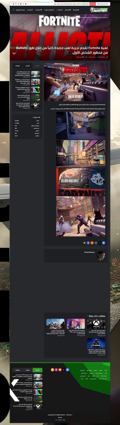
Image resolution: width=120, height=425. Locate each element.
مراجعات (38, 10)
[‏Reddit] (92, 242)
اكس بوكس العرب (103, 379)
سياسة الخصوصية (20, 10)
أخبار (38, 123)
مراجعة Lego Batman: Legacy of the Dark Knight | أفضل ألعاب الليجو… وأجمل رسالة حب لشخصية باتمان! (64, 4)
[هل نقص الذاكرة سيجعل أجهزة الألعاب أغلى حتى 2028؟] (35, 97)
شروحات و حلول (49, 10)
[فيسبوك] (103, 242)
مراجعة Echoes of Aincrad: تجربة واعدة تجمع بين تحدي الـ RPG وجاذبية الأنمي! (77, 332)
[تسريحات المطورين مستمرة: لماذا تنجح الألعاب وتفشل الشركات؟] (35, 90)
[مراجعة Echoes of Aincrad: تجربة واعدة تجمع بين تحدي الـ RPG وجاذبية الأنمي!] (76, 324)
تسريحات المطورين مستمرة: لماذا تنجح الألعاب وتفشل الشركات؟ (22, 89)
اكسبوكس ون (93, 379)
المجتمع (67, 10)
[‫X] (99, 242)
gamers (100, 370)
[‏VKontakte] (88, 242)
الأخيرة (37, 66)
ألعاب (93, 376)
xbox (106, 373)
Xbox (100, 17)
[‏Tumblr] (96, 242)
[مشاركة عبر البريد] (84, 242)
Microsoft (82, 370)
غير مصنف (36, 128)
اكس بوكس (83, 376)
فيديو (37, 131)
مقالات (59, 10)
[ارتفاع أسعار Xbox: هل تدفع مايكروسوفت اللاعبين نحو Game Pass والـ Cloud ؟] (96, 324)
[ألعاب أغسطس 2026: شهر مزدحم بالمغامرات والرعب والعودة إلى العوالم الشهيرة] (35, 74)
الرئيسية (75, 10)
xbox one (91, 373)
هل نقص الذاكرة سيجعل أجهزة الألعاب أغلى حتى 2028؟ (23, 97)
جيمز (82, 379)
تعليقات (17, 66)
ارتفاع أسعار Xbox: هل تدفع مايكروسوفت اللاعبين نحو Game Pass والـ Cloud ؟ (97, 332)
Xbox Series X (104, 376)
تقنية (86, 379)
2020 (106, 370)
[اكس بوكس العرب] (99, 9)
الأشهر (28, 66)
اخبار (89, 376)
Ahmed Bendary (101, 57)
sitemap (60, 417)
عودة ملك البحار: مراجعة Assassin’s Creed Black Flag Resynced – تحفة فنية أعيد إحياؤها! (55, 332)
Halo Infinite (89, 370)
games (95, 370)
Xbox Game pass (99, 373)
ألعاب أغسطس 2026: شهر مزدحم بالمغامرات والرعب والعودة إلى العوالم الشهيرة (22, 73)
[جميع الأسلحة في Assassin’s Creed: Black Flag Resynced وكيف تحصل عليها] (35, 82)
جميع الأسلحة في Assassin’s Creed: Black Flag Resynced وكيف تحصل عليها (22, 81)
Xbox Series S (84, 373)
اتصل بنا (29, 10)
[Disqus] (76, 287)
